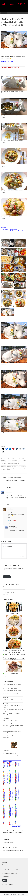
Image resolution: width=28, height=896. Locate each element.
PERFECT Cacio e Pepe (7, 723)
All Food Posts (8, 458)
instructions (9, 466)
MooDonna (14, 466)
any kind (20, 460)
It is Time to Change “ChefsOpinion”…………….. (12, 720)
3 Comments (7, 469)
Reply (8, 504)
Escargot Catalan (6, 737)
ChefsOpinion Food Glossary (8, 842)
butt (24, 463)
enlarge (8, 465)
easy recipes (3, 465)
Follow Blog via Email (11, 566)
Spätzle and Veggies (11, 468)
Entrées (17, 458)
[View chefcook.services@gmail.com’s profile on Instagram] (2, 864)
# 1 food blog (8, 460)
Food (17, 465)
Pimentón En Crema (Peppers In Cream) (11, 729)
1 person (12, 501)
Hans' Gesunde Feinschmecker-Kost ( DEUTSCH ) (13, 850)
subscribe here (7, 576)
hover (5, 466)
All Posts (13, 458)
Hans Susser (10, 508)
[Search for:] (25, 13)
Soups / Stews (22, 458)
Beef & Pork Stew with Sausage (10, 461)
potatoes (18, 466)
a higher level (15, 460)
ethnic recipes (13, 465)
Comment (22, 556)
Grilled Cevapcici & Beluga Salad (9, 735)
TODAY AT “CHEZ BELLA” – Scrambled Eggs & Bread (13, 699)
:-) (12, 460)
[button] (14, 39)
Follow (4, 880)
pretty (22, 466)
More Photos (5, 676)
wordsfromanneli (9, 491)
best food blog (20, 463)
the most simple (18, 468)
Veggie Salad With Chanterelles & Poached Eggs (16, 480)
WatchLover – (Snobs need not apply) (10, 688)
